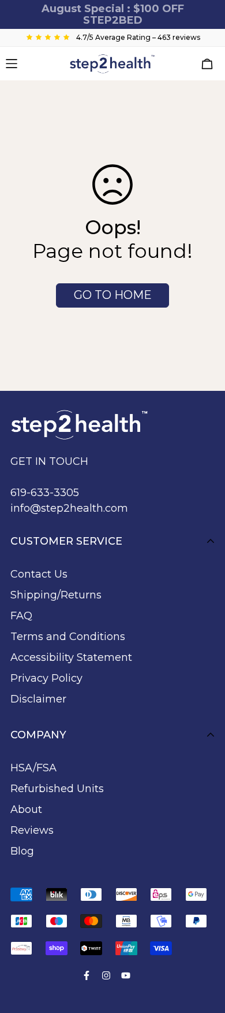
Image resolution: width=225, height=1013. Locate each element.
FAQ (21, 615)
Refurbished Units (57, 788)
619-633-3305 (44, 492)
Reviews (32, 830)
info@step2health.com (69, 508)
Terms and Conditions (67, 636)
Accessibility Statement (71, 657)
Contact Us (39, 574)
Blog (22, 851)
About (26, 809)
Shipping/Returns (56, 595)
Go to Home (113, 295)
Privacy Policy (46, 678)
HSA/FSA (33, 767)
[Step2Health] (112, 63)
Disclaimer (38, 699)
